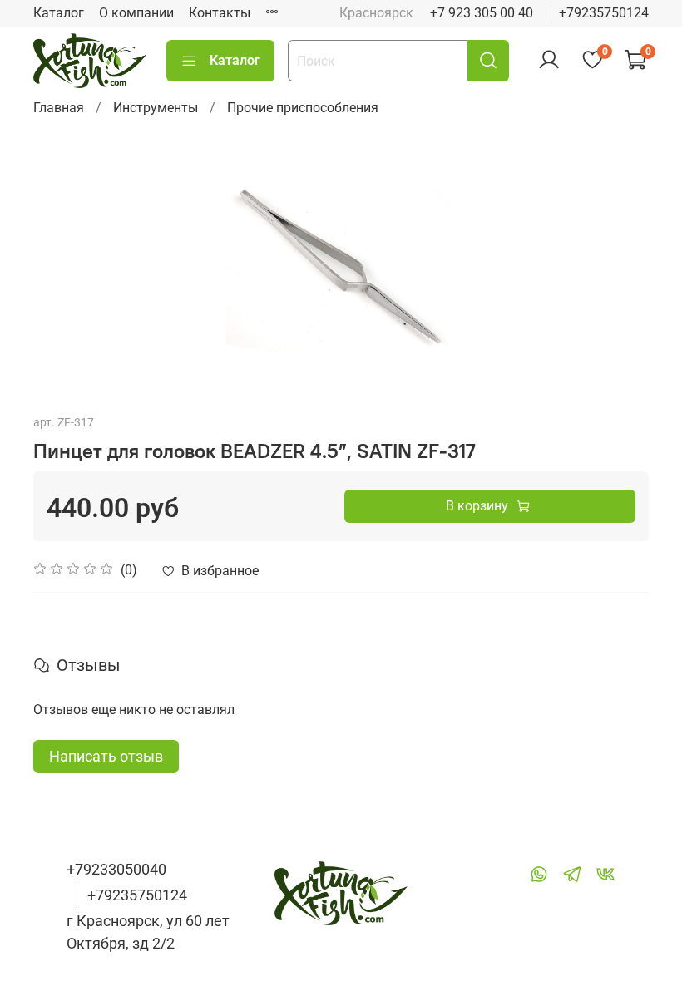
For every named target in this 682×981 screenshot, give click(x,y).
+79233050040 (116, 869)
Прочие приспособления (302, 108)
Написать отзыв (106, 756)
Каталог (58, 13)
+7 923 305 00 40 (481, 13)
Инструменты (155, 108)
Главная (58, 108)
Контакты (219, 13)
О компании (136, 13)
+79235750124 (604, 13)
